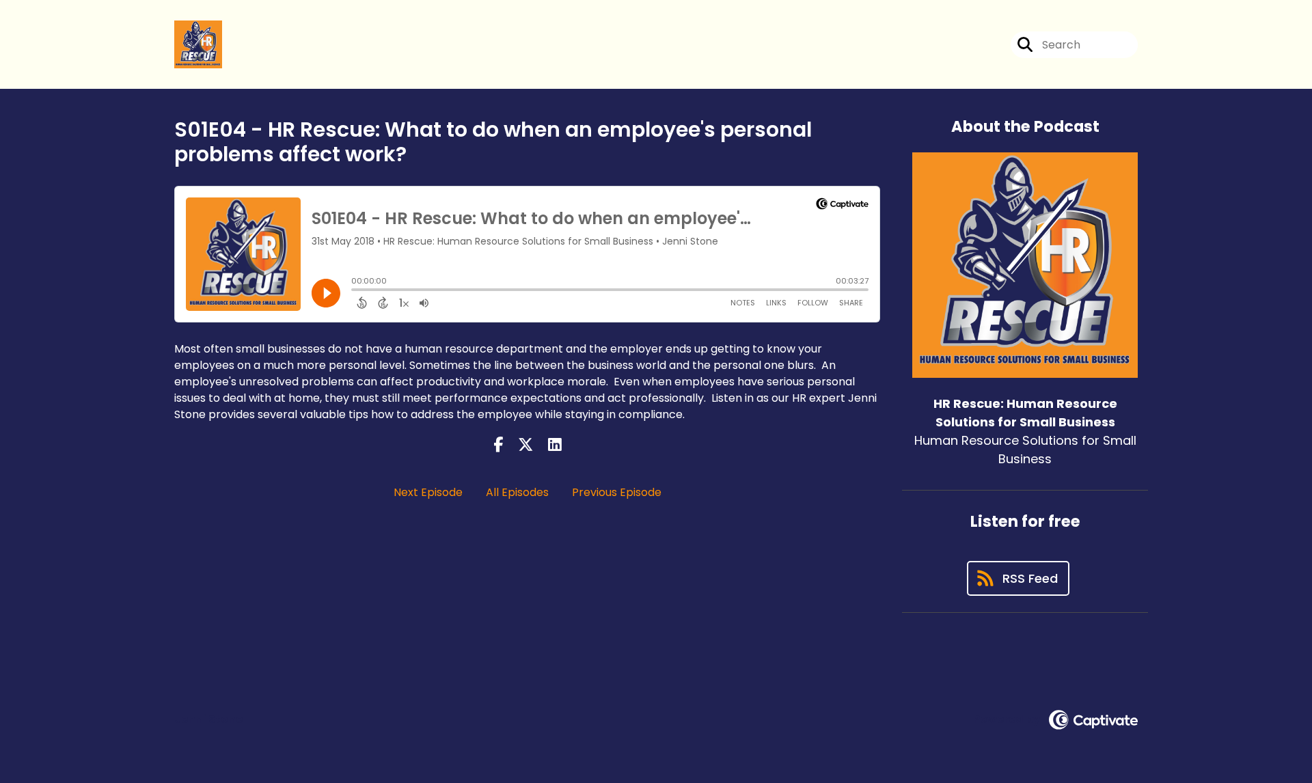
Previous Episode (616, 492)
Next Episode (428, 492)
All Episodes (517, 492)
